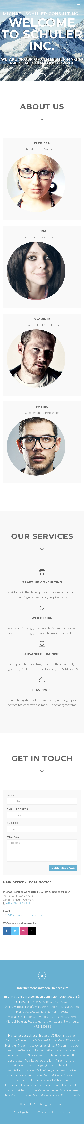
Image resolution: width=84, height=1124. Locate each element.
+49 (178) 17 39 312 (18, 903)
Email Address (17, 809)
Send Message (63, 868)
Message (13, 836)
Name (11, 795)
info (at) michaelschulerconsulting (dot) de (27, 915)
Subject (13, 822)
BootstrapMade (61, 1112)
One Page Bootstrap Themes (31, 1112)
